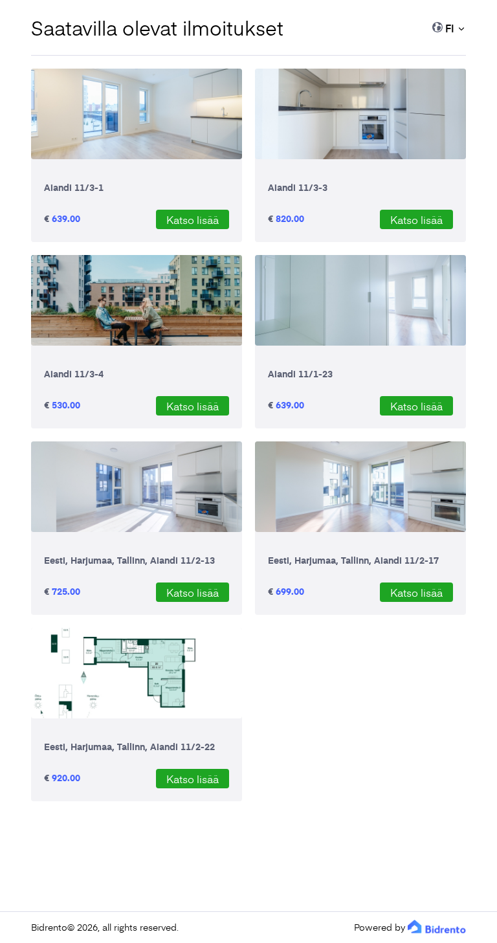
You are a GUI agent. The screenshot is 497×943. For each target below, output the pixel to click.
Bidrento (49, 927)
